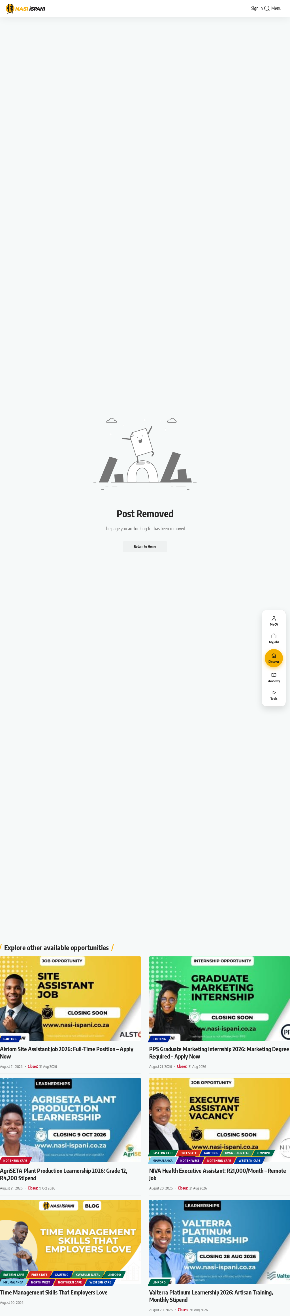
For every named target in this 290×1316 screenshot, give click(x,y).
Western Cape (249, 1160)
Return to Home (145, 546)
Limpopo (263, 1153)
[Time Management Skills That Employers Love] (70, 1242)
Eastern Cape (163, 1153)
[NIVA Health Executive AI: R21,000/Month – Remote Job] (219, 1120)
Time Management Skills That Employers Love (54, 1292)
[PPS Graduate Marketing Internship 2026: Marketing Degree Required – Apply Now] (219, 998)
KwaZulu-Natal (237, 1153)
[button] (267, 8)
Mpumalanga (163, 1160)
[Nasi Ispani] (28, 9)
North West (190, 1160)
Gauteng (10, 1039)
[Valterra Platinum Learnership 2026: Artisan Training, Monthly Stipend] (219, 1242)
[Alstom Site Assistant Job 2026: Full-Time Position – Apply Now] (70, 998)
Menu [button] (276, 8)
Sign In (257, 8)
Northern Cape (15, 1160)
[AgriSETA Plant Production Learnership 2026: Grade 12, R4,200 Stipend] (70, 1120)
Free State (189, 1153)
